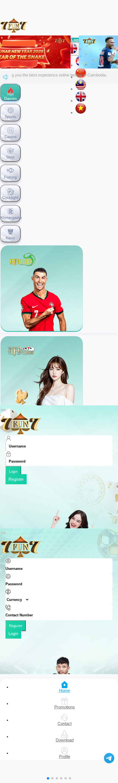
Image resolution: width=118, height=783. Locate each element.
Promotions (64, 707)
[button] (48, 778)
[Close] (3, 410)
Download (65, 740)
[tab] (10, 92)
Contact (65, 723)
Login (13, 471)
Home (64, 690)
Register (16, 479)
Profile (64, 756)
